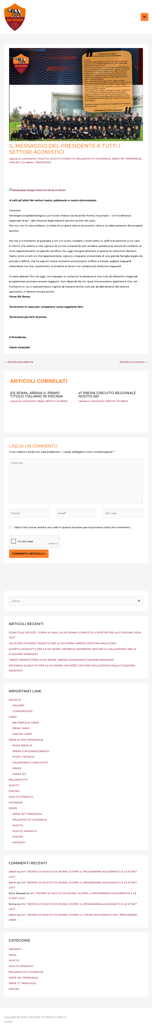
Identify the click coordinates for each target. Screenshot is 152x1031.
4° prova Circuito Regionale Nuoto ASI (107, 394)
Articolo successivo (134, 361)
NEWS (13, 808)
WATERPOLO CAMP (25, 722)
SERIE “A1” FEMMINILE (27, 813)
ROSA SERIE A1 (22, 745)
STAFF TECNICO (23, 756)
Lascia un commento (22, 158)
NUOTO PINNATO (62, 158)
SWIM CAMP (20, 728)
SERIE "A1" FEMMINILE (126, 158)
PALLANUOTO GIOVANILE (93, 158)
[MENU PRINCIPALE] (144, 17)
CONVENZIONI (22, 711)
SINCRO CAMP (22, 733)
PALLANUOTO (18, 779)
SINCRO (14, 162)
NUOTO (43, 158)
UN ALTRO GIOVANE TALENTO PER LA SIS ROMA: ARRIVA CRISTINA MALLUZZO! (62, 643)
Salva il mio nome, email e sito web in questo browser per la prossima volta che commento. (72, 527)
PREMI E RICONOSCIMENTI (30, 751)
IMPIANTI (19, 842)
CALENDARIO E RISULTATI (30, 762)
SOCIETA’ (15, 699)
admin (12, 871)
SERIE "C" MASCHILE (22, 983)
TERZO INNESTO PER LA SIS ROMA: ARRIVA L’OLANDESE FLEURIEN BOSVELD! (61, 659)
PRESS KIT (19, 773)
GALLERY (18, 705)
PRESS (16, 768)
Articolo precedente (18, 361)
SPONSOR (15, 802)
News (41, 401)
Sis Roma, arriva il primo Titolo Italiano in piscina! (36, 394)
